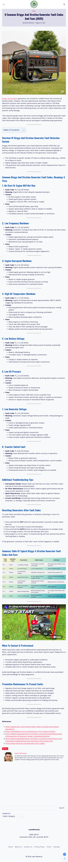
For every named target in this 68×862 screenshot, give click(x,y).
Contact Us (28, 847)
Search (61, 808)
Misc (34, 11)
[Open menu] (3, 4)
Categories (6, 813)
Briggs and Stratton (9, 98)
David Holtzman (29, 23)
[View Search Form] (64, 4)
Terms (48, 847)
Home (10, 847)
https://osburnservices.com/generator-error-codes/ (25, 743)
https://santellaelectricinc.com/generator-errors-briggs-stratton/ (30, 731)
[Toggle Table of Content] (22, 130)
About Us (18, 847)
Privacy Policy (39, 847)
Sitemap (56, 847)
